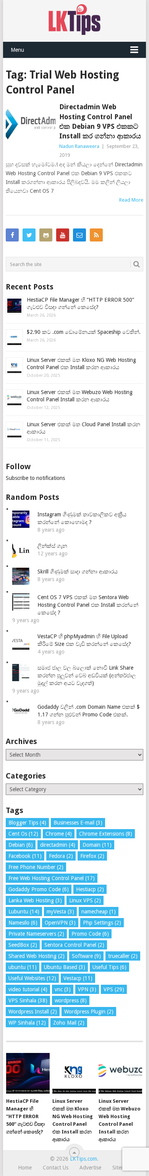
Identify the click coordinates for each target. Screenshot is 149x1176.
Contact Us (55, 1168)
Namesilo (22, 923)
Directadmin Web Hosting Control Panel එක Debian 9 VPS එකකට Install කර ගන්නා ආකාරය (100, 121)
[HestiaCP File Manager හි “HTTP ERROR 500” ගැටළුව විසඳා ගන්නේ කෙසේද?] (28, 1073)
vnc (63, 989)
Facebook (25, 856)
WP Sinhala (27, 1023)
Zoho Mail (68, 1023)
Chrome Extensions (105, 834)
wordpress (71, 1000)
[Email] (79, 234)
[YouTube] (62, 234)
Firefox (92, 856)
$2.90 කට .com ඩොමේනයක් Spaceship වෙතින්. (84, 332)
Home (25, 1168)
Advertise (90, 1168)
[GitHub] (45, 234)
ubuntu (22, 967)
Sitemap (121, 1168)
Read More (131, 200)
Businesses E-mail (77, 823)
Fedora (61, 856)
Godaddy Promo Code (38, 889)
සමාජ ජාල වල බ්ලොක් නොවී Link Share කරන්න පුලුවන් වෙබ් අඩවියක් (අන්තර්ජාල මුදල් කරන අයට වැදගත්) (86, 675)
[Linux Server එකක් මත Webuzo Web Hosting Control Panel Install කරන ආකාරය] (120, 1073)
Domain (97, 845)
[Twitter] (29, 234)
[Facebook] (12, 234)
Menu (17, 50)
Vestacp (77, 978)
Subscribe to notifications (35, 478)
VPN (87, 989)
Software (86, 956)
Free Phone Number (35, 867)
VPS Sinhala (27, 1000)
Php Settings (102, 923)
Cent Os (23, 834)
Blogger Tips (27, 823)
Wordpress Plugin (88, 1011)
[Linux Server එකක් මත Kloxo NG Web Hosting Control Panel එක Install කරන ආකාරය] (74, 1073)
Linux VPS (85, 900)
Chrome (58, 834)
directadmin (57, 845)
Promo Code (90, 934)
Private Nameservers (36, 934)
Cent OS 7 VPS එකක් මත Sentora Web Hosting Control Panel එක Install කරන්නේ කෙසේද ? (87, 605)
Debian (20, 845)
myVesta (60, 911)
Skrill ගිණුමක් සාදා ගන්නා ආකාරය (77, 571)
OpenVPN (60, 923)
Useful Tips (109, 967)
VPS (114, 989)
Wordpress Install (32, 1011)
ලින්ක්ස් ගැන (52, 546)
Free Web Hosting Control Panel (51, 878)
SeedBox (22, 945)
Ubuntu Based (64, 967)
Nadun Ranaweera (79, 146)
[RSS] (96, 234)
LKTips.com (83, 1159)
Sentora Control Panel (74, 945)
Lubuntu (23, 911)
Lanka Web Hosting (35, 900)
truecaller (123, 956)
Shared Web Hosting (36, 956)
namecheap (98, 911)
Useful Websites (32, 978)
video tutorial (27, 989)
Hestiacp (90, 889)
